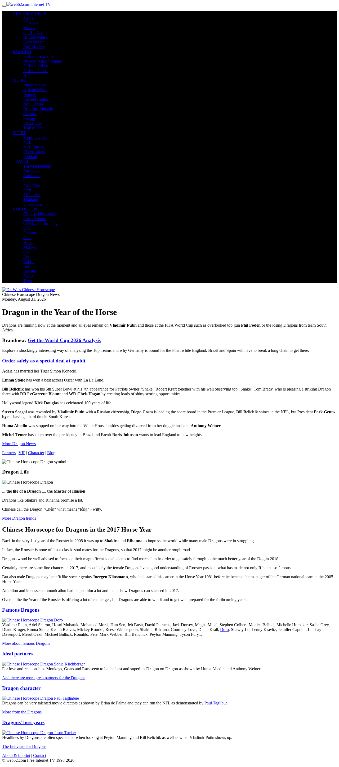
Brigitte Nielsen (36, 37)
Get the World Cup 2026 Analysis (64, 340)
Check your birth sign (41, 223)
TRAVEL (21, 161)
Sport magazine (36, 137)
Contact (39, 755)
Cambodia (32, 175)
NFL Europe (33, 147)
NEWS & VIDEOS (29, 13)
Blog (51, 452)
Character (36, 452)
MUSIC (19, 80)
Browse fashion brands (42, 61)
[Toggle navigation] (4, 6)
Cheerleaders (34, 152)
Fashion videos (35, 66)
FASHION (22, 51)
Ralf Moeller (33, 47)
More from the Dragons (22, 712)
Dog (27, 228)
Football (30, 156)
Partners (9, 452)
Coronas (30, 113)
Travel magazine (37, 166)
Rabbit (28, 261)
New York (32, 185)
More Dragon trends (19, 518)
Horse (28, 242)
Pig (26, 257)
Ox (26, 252)
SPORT (19, 132)
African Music (35, 89)
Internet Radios (36, 99)
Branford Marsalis (38, 109)
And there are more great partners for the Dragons (43, 678)
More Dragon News (19, 443)
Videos (29, 27)
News (28, 18)
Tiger (27, 280)
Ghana (28, 180)
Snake (28, 276)
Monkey (30, 247)
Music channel (35, 85)
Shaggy (29, 118)
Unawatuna (33, 204)
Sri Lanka (31, 194)
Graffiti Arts (33, 32)
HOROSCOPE (26, 209)
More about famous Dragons (26, 643)
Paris (27, 190)
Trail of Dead (34, 128)
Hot (26, 75)
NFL (27, 142)
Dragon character (21, 688)
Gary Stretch (33, 42)
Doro (224, 629)
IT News (30, 23)
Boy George (33, 104)
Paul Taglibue (216, 703)
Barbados (31, 171)
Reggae (29, 94)
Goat (27, 237)
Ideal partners (17, 653)
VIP (22, 452)
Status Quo (32, 123)
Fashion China (35, 70)
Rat (26, 266)
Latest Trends (34, 218)
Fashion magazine (38, 56)
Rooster (29, 271)
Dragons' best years (23, 722)
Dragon (29, 233)
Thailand (30, 199)
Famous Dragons (20, 610)
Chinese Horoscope (39, 214)
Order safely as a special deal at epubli (43, 360)
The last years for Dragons (24, 746)
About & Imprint (16, 755)
